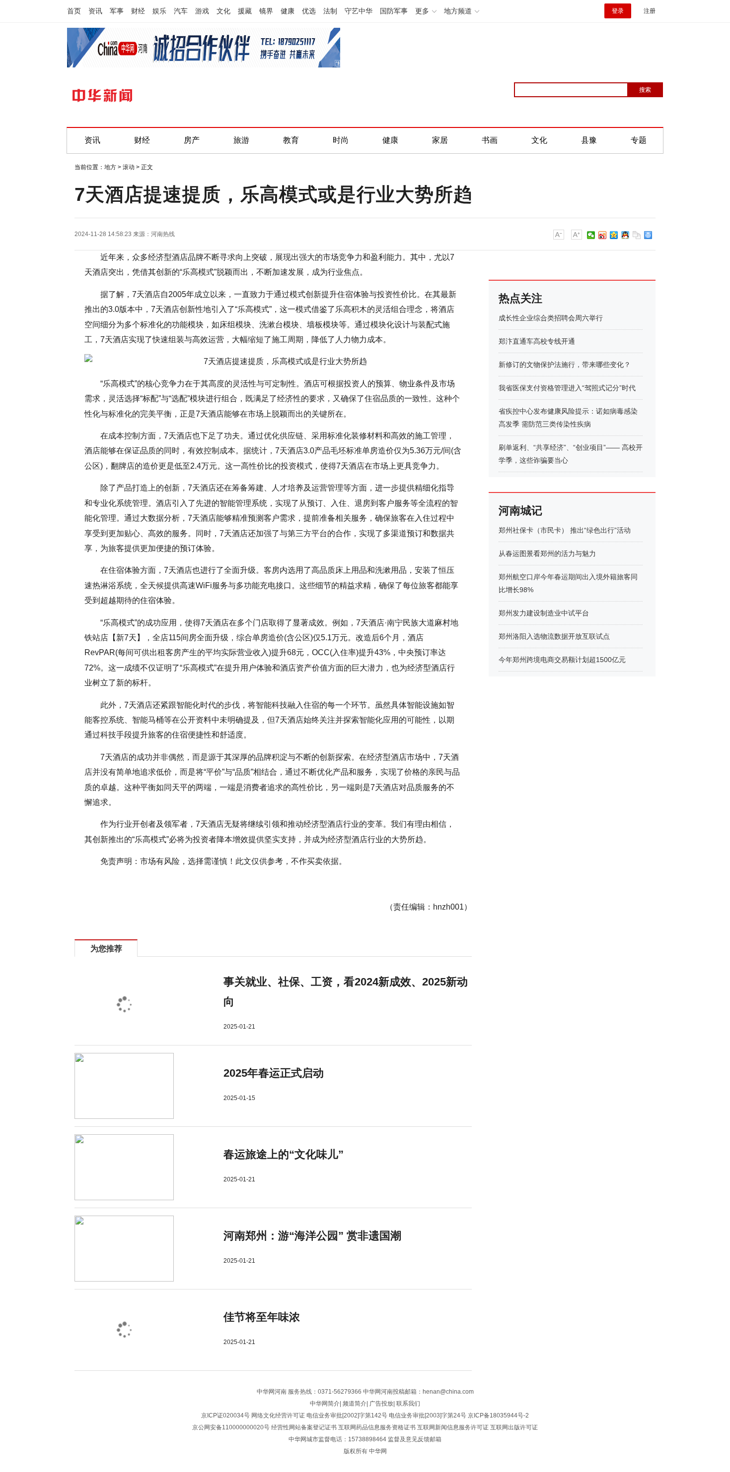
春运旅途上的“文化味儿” (283, 1154)
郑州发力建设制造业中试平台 (544, 613)
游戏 (202, 11)
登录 (618, 10)
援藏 (245, 11)
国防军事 (394, 11)
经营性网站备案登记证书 (304, 1427)
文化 (223, 11)
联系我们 (408, 1403)
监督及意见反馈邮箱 (414, 1439)
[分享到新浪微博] (602, 235)
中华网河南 (272, 1391)
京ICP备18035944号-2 (498, 1415)
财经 (138, 11)
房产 (192, 140)
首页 (74, 11)
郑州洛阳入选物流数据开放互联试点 (554, 636)
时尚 (341, 140)
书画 (490, 140)
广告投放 (381, 1403)
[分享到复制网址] (637, 235)
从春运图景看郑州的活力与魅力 (547, 553)
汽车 (181, 11)
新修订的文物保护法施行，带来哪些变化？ (565, 364)
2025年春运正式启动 (273, 1073)
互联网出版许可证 (514, 1427)
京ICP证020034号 (225, 1415)
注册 (650, 10)
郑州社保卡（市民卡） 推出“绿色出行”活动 (565, 530)
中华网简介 (325, 1403)
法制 (330, 11)
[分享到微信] (591, 235)
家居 (440, 140)
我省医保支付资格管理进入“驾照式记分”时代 (567, 388)
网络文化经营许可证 (278, 1415)
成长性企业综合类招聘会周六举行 (551, 318)
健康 (287, 11)
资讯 (95, 11)
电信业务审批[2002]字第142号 (346, 1415)
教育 (291, 140)
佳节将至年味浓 (261, 1317)
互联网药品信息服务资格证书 (377, 1427)
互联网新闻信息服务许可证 (453, 1427)
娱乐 (159, 11)
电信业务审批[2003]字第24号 (427, 1415)
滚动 (129, 167)
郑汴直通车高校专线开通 (537, 341)
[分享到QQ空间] (614, 235)
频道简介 (354, 1403)
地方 (110, 167)
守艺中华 (358, 11)
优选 (309, 11)
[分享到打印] (648, 235)
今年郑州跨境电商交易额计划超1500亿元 (562, 660)
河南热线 (163, 234)
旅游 (241, 140)
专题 (639, 140)
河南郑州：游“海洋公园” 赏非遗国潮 (312, 1235)
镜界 (266, 11)
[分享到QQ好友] (625, 235)
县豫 (589, 140)
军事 (117, 11)
